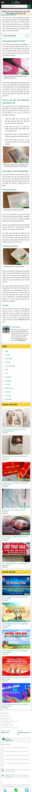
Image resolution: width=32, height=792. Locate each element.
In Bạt (6, 351)
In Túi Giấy (8, 395)
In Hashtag (8, 381)
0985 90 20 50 (5, 732)
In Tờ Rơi (7, 384)
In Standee (8, 377)
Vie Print (20, 331)
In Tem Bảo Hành (10, 366)
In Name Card (9, 388)
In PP (6, 370)
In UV (6, 373)
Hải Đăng (7, 738)
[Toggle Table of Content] (26, 35)
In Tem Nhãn (8, 358)
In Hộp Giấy (8, 399)
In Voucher (8, 392)
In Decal (7, 355)
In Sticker (7, 362)
